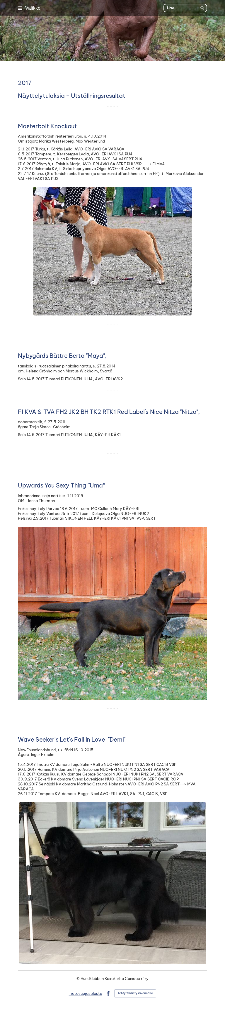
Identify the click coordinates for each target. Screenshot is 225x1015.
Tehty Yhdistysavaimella (135, 993)
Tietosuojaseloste (85, 993)
